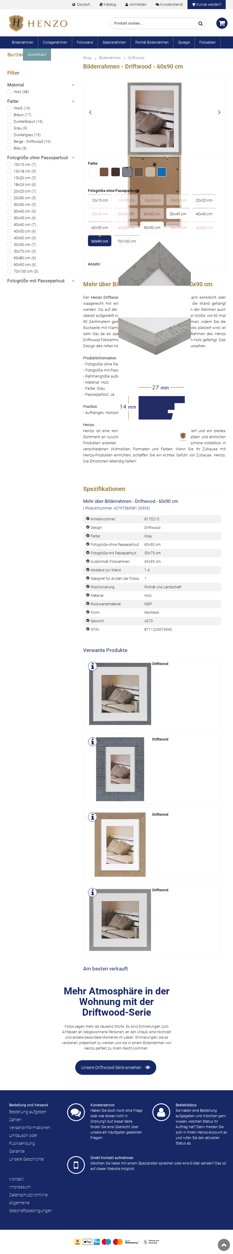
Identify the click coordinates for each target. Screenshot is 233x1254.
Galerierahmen (114, 42)
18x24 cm (22, 184)
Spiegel (184, 42)
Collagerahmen (55, 42)
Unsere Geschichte (26, 1159)
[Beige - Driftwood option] (150, 172)
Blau (17, 148)
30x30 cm (22, 204)
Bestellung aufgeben (27, 1111)
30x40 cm (22, 211)
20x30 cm (22, 198)
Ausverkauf (37, 54)
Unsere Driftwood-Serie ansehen (111, 1067)
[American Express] (97, 1242)
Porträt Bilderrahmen (152, 42)
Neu (15, 54)
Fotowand (85, 42)
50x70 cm (22, 251)
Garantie (17, 1151)
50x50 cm (22, 244)
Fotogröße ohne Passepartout (37, 157)
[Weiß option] (92, 172)
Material (15, 85)
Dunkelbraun (24, 121)
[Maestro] (106, 1242)
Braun (19, 115)
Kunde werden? (208, 4)
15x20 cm (22, 178)
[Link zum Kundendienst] (76, 1112)
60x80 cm (22, 258)
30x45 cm (22, 218)
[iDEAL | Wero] (77, 1242)
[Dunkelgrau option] (139, 172)
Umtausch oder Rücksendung (23, 1139)
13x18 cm (22, 171)
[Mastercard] (118, 1242)
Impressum (20, 1187)
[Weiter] (219, 111)
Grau (18, 128)
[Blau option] (162, 172)
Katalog (110, 4)
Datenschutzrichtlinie (28, 1194)
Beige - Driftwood (28, 141)
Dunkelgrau (23, 135)
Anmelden (138, 4)
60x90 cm (22, 264)
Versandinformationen (29, 1127)
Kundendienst (171, 4)
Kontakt (16, 1179)
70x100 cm (23, 271)
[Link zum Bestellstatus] (161, 1112)
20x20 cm (22, 191)
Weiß (18, 108)
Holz (17, 91)
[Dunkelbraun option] (115, 172)
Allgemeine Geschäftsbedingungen (30, 1206)
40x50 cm (22, 231)
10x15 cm (22, 164)
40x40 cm (22, 224)
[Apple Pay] (87, 1242)
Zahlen (15, 1119)
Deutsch (83, 4)
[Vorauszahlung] (133, 1242)
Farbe (13, 101)
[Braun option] (104, 172)
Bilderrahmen (22, 42)
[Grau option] (128, 172)
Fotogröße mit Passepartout (36, 281)
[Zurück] (89, 111)
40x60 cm (22, 238)
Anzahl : (94, 264)
